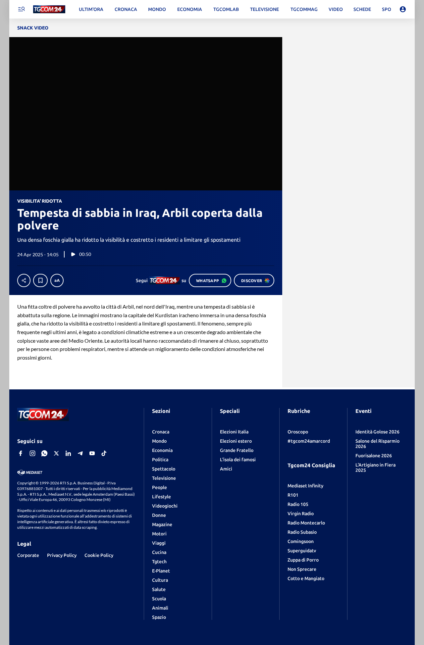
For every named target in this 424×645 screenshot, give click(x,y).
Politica (160, 459)
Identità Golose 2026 (377, 431)
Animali (160, 608)
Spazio (159, 617)
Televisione (164, 478)
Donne (159, 515)
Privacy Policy (62, 555)
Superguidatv (302, 550)
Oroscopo (298, 431)
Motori (159, 533)
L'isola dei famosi (238, 459)
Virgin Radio (301, 513)
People (159, 487)
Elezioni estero (236, 441)
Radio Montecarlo (306, 522)
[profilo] (403, 9)
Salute (159, 589)
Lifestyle (161, 496)
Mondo (159, 441)
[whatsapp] (44, 453)
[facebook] (20, 453)
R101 (293, 495)
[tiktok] (104, 453)
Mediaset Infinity (305, 485)
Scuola (159, 598)
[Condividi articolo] (23, 280)
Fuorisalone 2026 (373, 455)
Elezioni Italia (234, 431)
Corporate (28, 555)
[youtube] (92, 453)
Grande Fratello (236, 450)
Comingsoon (301, 541)
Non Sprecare (302, 569)
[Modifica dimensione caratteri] (57, 280)
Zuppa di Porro (303, 560)
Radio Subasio (302, 532)
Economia (162, 450)
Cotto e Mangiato (306, 578)
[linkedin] (68, 453)
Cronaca (160, 431)
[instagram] (32, 453)
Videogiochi (165, 506)
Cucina (159, 552)
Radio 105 (298, 504)
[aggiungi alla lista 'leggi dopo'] (40, 280)
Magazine (162, 524)
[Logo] (49, 9)
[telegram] (80, 453)
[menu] (21, 9)
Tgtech (159, 561)
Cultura (160, 580)
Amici (226, 468)
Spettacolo (163, 468)
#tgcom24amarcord (309, 441)
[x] (56, 453)
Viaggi (159, 543)
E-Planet (161, 570)
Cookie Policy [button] (98, 555)
